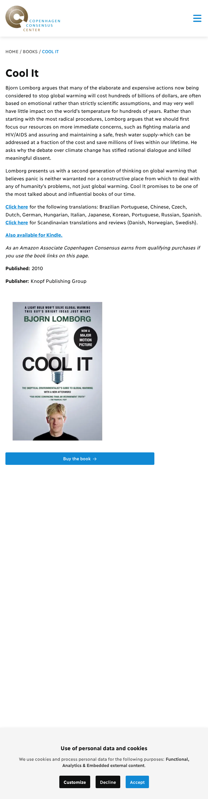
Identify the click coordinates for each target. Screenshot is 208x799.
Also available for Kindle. (34, 235)
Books (30, 51)
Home (11, 51)
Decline (108, 781)
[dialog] (104, 763)
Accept (137, 781)
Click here (16, 206)
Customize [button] (75, 781)
